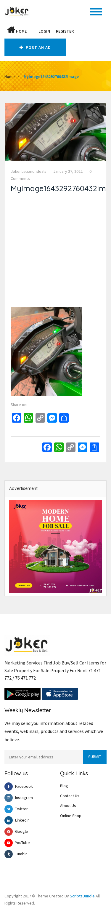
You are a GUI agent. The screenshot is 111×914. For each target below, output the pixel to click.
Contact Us (69, 795)
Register (65, 31)
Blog (64, 785)
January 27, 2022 (68, 171)
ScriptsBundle (82, 896)
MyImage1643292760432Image (51, 76)
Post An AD (38, 47)
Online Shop (70, 815)
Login (44, 31)
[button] (33, 31)
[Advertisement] (55, 251)
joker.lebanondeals (28, 171)
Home (21, 31)
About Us (68, 805)
